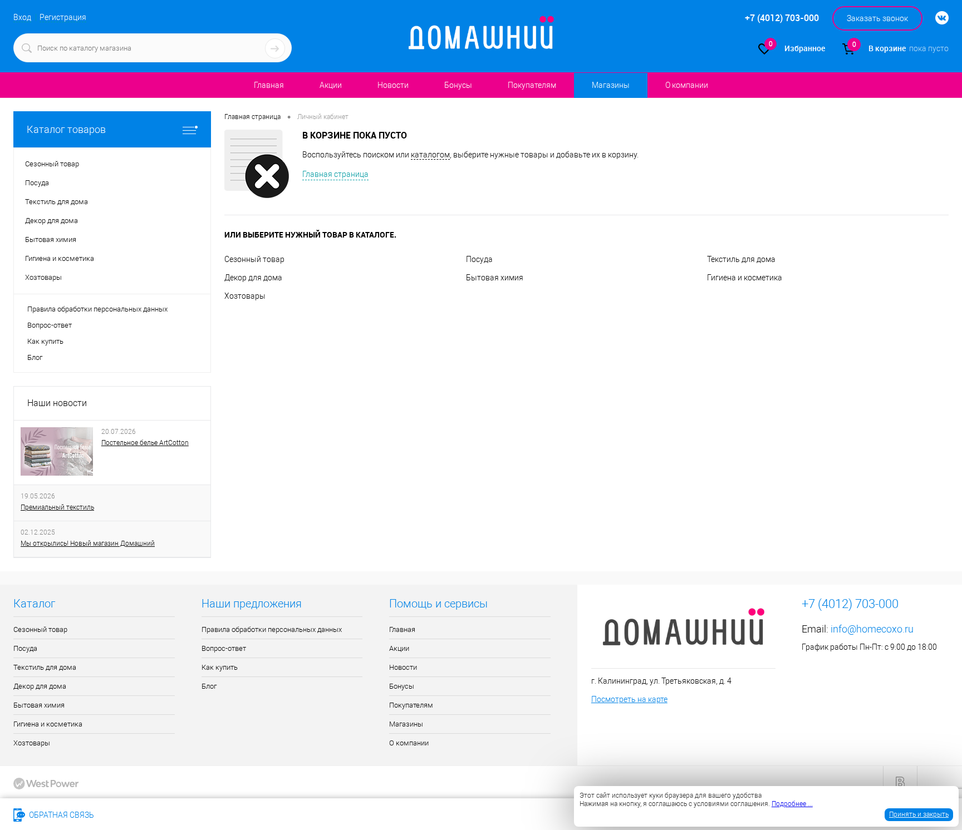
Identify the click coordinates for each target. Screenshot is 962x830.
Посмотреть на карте (629, 699)
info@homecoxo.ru (872, 629)
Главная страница (335, 174)
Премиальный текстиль (57, 507)
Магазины (611, 85)
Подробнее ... (792, 804)
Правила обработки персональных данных (97, 309)
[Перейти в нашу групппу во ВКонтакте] (936, 18)
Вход (22, 17)
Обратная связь (60, 815)
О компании (686, 85)
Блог (34, 357)
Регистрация (63, 17)
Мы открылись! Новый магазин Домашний (88, 543)
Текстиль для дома (741, 259)
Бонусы (458, 85)
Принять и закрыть (919, 814)
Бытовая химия (494, 277)
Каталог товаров (66, 129)
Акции (331, 85)
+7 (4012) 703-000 (141, 815)
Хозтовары (245, 296)
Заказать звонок (877, 18)
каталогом (430, 154)
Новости (393, 85)
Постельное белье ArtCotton (145, 443)
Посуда (479, 259)
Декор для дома (253, 277)
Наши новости (57, 403)
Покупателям (532, 85)
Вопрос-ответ (49, 325)
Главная (269, 85)
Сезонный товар (254, 259)
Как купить (45, 341)
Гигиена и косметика (744, 277)
